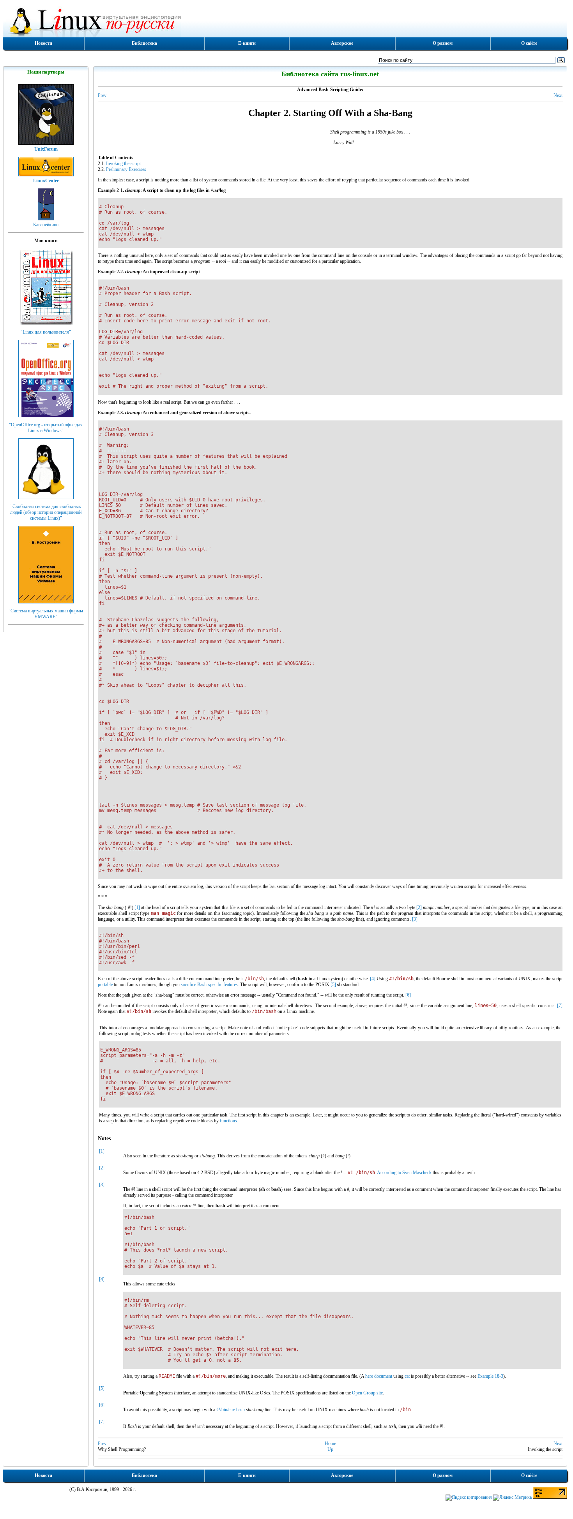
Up (330, 1449)
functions (228, 1120)
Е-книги (247, 43)
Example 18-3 (490, 1376)
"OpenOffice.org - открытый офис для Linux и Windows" (46, 427)
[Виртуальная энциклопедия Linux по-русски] (285, 21)
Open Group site (367, 1393)
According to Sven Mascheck (404, 1172)
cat (407, 1376)
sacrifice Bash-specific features (209, 984)
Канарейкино (45, 224)
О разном (443, 43)
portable (105, 984)
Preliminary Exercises (126, 169)
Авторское (342, 43)
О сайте (529, 43)
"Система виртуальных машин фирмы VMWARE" (46, 613)
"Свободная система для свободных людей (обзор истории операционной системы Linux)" (45, 512)
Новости (43, 43)
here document (378, 1376)
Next (558, 95)
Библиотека (144, 43)
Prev (102, 95)
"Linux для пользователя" (46, 332)
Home (330, 1443)
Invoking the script (123, 163)
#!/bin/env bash (230, 1409)
